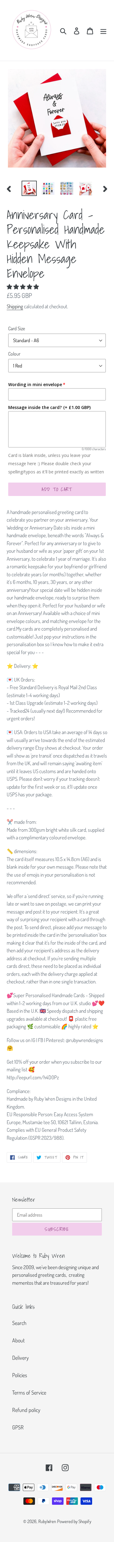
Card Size (16, 328)
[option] (29, 188)
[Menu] (103, 30)
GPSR (18, 1427)
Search (19, 1322)
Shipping (15, 306)
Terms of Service (29, 1392)
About (18, 1340)
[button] (23, 286)
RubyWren (47, 1521)
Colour (14, 354)
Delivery (20, 1357)
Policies (19, 1375)
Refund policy (26, 1409)
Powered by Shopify (74, 1521)
